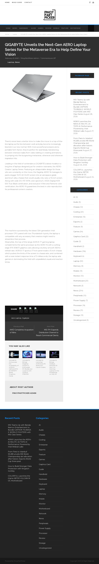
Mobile (56, 28)
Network (77, 286)
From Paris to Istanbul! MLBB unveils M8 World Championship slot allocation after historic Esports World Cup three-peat (20, 456)
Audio (75, 202)
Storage (76, 315)
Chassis (76, 207)
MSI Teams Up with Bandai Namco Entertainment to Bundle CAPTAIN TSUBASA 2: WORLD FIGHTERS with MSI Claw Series (82, 107)
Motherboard (79, 281)
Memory (77, 266)
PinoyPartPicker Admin (30, 58)
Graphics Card (79, 236)
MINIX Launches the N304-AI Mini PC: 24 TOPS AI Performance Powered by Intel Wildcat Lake (82, 126)
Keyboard (77, 256)
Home (8, 28)
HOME (7, 2)
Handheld (77, 246)
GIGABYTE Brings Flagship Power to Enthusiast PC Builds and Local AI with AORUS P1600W (27, 367)
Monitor (76, 276)
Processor (77, 305)
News (14, 28)
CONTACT (28, 2)
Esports (76, 222)
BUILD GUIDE (17, 2)
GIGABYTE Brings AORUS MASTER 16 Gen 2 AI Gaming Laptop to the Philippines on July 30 (54, 367)
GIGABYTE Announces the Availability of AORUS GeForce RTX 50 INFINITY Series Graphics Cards (13, 368)
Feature (64, 28)
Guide (33, 28)
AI (74, 197)
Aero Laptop (16, 318)
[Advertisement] (34, 123)
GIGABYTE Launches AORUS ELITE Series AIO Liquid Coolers (41, 363)
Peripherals (78, 295)
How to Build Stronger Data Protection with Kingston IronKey (82, 160)
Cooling (76, 212)
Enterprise (75, 28)
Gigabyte (25, 318)
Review (48, 28)
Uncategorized (79, 320)
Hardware (23, 28)
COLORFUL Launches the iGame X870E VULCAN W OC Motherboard (19, 478)
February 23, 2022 (11, 58)
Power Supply (79, 300)
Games (40, 28)
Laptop (15, 34)
